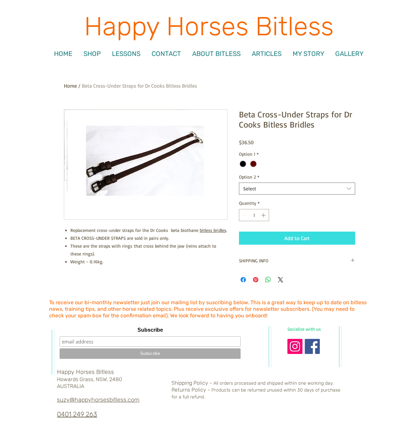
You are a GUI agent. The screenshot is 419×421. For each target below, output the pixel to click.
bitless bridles (213, 230)
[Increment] (264, 215)
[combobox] (297, 189)
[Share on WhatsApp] (268, 280)
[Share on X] (280, 280)
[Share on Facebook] (243, 280)
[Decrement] (244, 215)
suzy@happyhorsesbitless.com (98, 399)
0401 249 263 (77, 414)
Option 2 (249, 177)
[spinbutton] (254, 215)
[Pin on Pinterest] (256, 280)
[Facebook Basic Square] (312, 346)
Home (70, 85)
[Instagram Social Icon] (294, 346)
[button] (126, 53)
